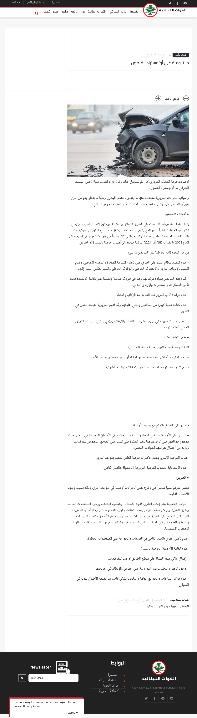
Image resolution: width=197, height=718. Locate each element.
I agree (71, 713)
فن (83, 11)
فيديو (46, 11)
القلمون (146, 600)
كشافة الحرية (109, 691)
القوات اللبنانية (97, 11)
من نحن (16, 2)
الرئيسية (134, 11)
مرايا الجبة (111, 686)
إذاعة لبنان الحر (36, 2)
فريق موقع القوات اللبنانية (161, 606)
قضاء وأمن (180, 55)
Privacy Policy (31, 707)
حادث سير (133, 600)
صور (55, 11)
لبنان (121, 600)
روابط (65, 11)
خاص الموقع (118, 11)
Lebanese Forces (165, 10)
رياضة (74, 11)
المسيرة (56, 2)
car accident (159, 600)
